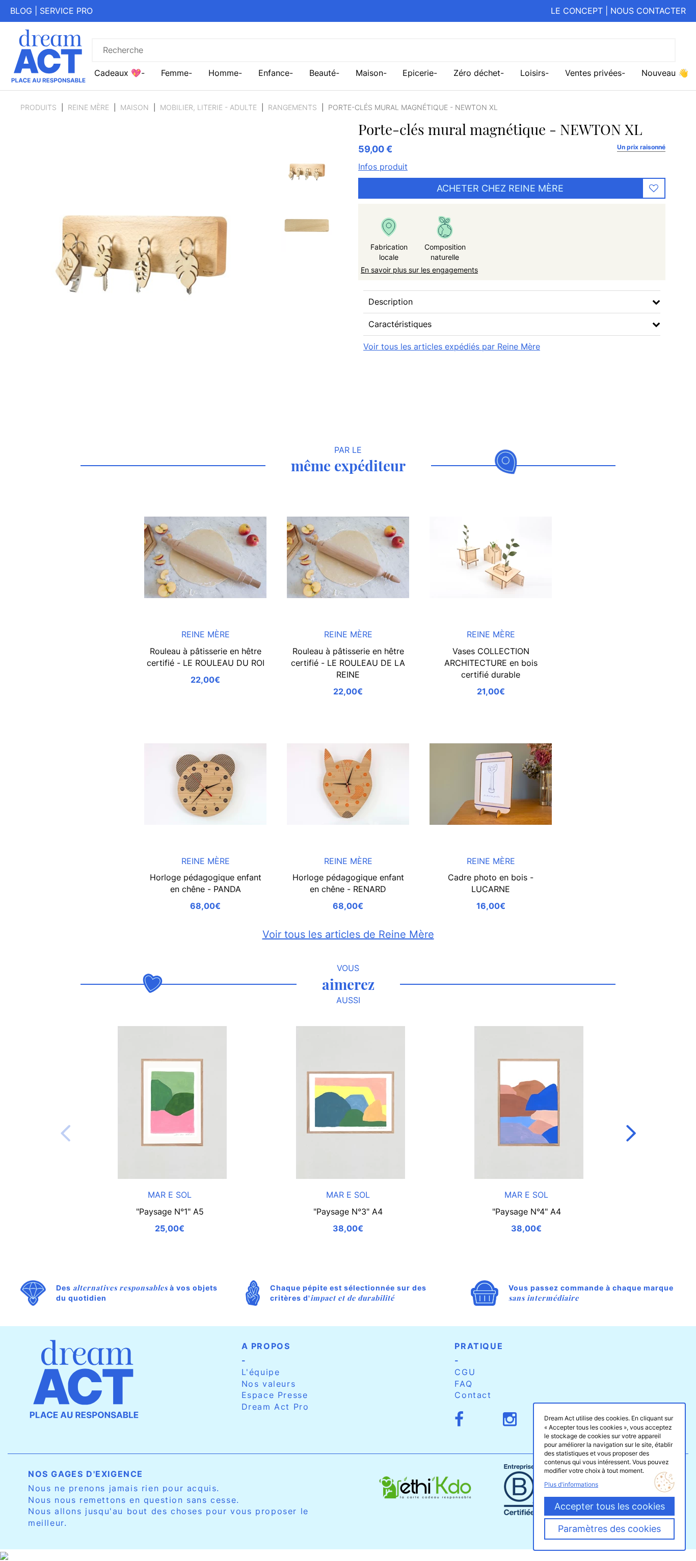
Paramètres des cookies (609, 1528)
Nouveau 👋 (664, 73)
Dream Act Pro (275, 1407)
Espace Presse (275, 1395)
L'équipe (261, 1372)
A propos (266, 1346)
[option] (307, 170)
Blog (21, 11)
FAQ (463, 1384)
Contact (472, 1395)
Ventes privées (593, 73)
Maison (134, 107)
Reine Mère (88, 107)
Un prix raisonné (641, 147)
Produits (38, 107)
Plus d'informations (571, 1484)
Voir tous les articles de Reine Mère (348, 934)
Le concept (577, 11)
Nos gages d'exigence (85, 1474)
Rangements (292, 107)
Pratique (478, 1346)
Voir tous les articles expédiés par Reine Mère (451, 346)
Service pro (66, 11)
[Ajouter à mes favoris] (653, 188)
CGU (464, 1372)
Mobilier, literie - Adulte (208, 107)
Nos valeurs (269, 1384)
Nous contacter (648, 11)
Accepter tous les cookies (609, 1506)
